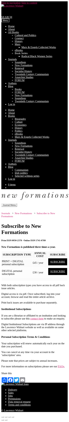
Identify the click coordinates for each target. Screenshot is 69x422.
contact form (37, 318)
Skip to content (29, 2)
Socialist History (23, 71)
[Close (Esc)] (2, 417)
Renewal (19, 68)
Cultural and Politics (25, 35)
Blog (10, 86)
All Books (13, 32)
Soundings (20, 62)
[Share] (6, 417)
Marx (17, 44)
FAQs (61, 366)
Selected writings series (27, 175)
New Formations (23, 65)
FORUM (19, 80)
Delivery (12, 389)
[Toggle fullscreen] (9, 417)
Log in (11, 104)
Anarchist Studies (24, 77)
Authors (12, 83)
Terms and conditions (19, 404)
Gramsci (19, 38)
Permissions (14, 398)
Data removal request (19, 401)
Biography (20, 119)
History (19, 41)
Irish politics (21, 173)
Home (11, 26)
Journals (12, 59)
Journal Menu (9, 205)
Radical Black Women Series (36, 56)
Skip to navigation (11, 2)
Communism (21, 169)
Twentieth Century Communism (32, 74)
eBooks (19, 50)
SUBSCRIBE (57, 261)
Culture (19, 121)
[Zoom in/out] (12, 417)
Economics (20, 125)
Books (18, 89)
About (11, 29)
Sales (11, 392)
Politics (18, 131)
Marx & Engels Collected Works (38, 47)
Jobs (10, 395)
